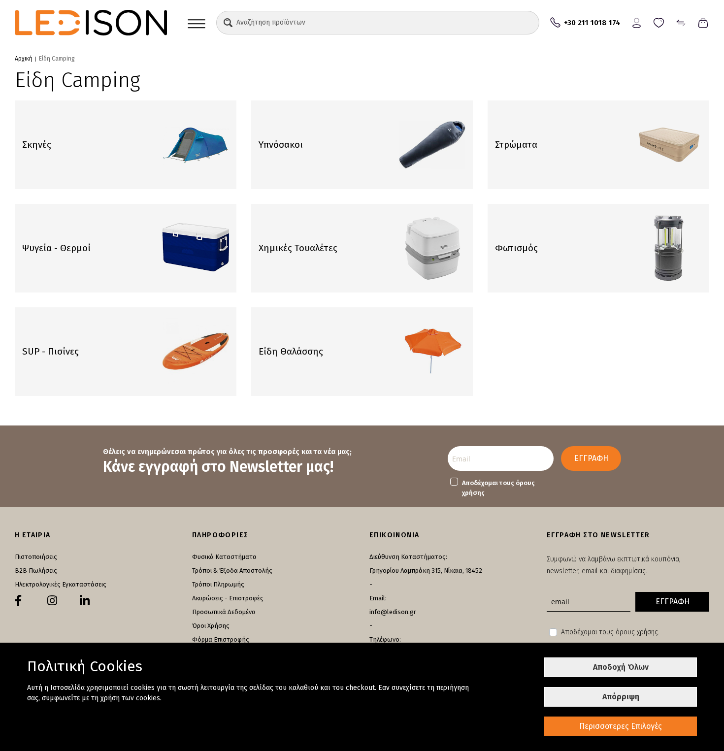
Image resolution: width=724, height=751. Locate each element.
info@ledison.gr (392, 612)
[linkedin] (85, 601)
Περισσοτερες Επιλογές (620, 726)
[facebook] (18, 601)
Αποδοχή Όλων (621, 667)
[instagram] (52, 601)
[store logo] (91, 22)
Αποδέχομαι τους (498, 487)
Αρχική (24, 58)
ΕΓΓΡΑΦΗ (591, 458)
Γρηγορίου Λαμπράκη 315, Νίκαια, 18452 (425, 570)
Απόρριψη (620, 696)
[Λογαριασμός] (636, 22)
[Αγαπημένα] (659, 22)
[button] (228, 22)
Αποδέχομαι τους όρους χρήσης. (610, 632)
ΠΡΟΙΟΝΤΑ (196, 22)
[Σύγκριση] (681, 22)
